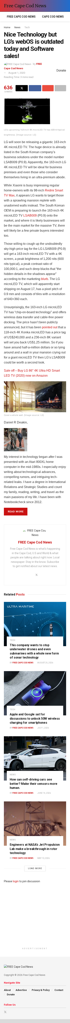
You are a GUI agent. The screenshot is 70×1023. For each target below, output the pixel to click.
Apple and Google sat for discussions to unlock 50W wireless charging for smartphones (35, 718)
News (17, 27)
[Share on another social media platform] (60, 88)
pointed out (49, 327)
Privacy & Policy (41, 990)
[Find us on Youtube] (10, 1012)
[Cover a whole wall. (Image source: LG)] (35, 396)
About (7, 990)
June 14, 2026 (44, 793)
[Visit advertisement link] (35, 914)
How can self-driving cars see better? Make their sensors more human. (33, 784)
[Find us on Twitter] (5, 1012)
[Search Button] (64, 6)
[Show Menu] (57, 6)
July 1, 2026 (43, 728)
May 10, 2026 (43, 858)
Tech (27, 27)
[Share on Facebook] (35, 88)
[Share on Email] (48, 88)
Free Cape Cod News (25, 6)
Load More (35, 868)
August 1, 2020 (16, 72)
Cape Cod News (53, 16)
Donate (11, 994)
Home (7, 27)
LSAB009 (30, 215)
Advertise (21, 990)
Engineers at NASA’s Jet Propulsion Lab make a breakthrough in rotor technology (35, 849)
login (16, 881)
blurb (44, 279)
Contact (58, 990)
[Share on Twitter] (22, 88)
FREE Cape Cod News (21, 16)
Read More (16, 511)
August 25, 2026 (45, 663)
